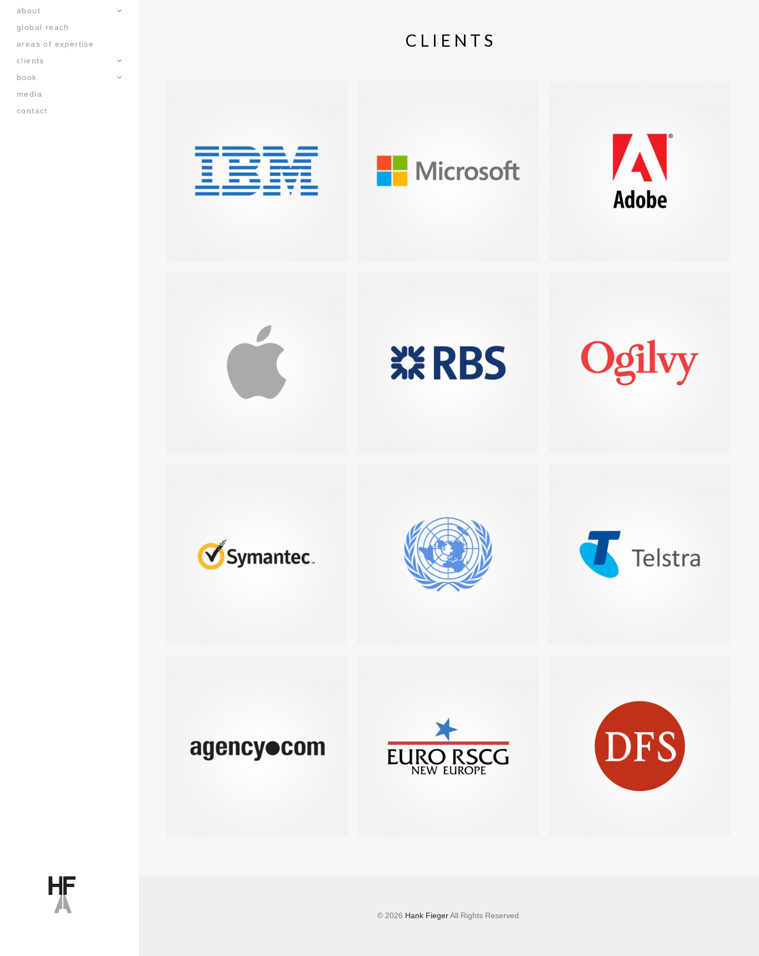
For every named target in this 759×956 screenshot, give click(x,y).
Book (27, 77)
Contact (32, 110)
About (29, 10)
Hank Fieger (426, 915)
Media (29, 93)
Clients (30, 60)
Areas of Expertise (55, 43)
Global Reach (43, 27)
